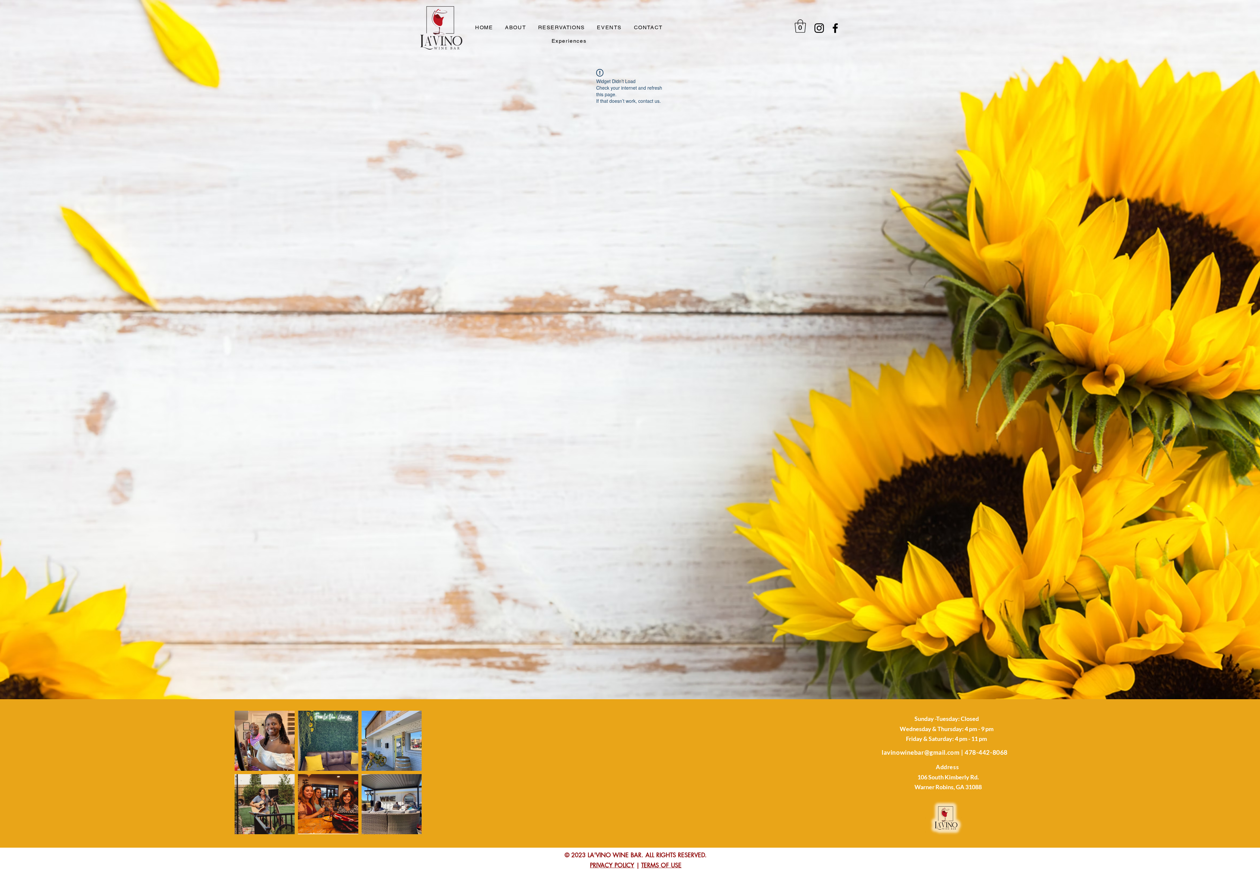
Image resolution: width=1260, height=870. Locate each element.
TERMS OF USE (661, 865)
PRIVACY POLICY (612, 865)
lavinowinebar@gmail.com (920, 752)
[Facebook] (835, 28)
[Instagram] (819, 28)
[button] (800, 26)
